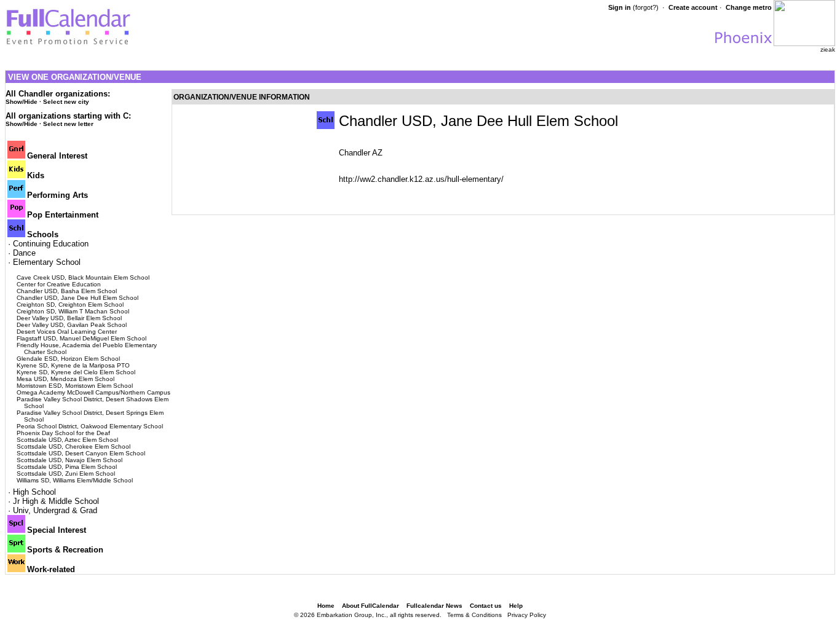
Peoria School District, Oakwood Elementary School (90, 426)
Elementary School (47, 262)
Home (326, 605)
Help (516, 605)
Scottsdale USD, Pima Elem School (67, 466)
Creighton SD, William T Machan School (73, 311)
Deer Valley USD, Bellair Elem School (69, 318)
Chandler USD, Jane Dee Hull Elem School (77, 297)
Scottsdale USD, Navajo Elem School (69, 460)
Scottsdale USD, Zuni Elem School (66, 473)
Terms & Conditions (474, 614)
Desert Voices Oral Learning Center (67, 331)
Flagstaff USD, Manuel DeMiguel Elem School (81, 338)
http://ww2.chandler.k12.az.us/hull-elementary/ (421, 179)
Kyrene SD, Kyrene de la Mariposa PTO (73, 365)
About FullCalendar (370, 605)
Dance (24, 252)
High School (34, 492)
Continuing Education (51, 243)
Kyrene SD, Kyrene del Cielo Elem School (76, 372)
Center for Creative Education (59, 284)
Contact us (486, 605)
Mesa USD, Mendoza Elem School (65, 378)
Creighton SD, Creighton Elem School (70, 304)
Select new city (66, 101)
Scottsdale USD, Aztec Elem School (67, 439)
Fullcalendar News (434, 605)
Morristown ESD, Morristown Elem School (75, 385)
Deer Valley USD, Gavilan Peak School (72, 324)
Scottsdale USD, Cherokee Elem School (73, 446)
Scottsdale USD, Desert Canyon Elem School (81, 453)
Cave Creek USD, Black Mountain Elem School (83, 277)
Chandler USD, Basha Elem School (67, 291)
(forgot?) (646, 7)
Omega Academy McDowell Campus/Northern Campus (93, 392)
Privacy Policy (526, 614)
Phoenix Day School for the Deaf (63, 433)
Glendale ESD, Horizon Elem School (68, 358)
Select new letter (68, 123)
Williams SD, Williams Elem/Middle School (75, 480)
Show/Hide (22, 101)
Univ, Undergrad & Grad (55, 510)
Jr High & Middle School (56, 501)
